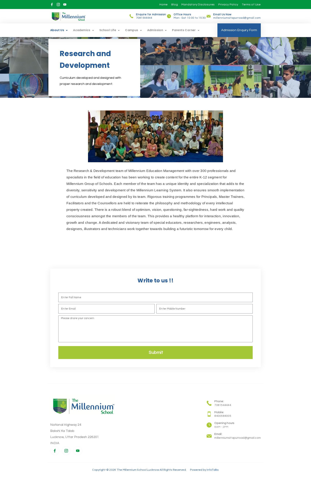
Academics (81, 30)
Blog (174, 4)
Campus (131, 30)
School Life (107, 30)
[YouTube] (64, 4)
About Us (57, 30)
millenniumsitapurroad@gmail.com (237, 18)
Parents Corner (184, 30)
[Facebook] (51, 4)
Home (163, 4)
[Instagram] (58, 4)
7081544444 (144, 18)
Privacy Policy (228, 4)
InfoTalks (213, 469)
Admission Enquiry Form (239, 30)
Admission (155, 30)
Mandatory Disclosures (198, 4)
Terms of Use (251, 4)
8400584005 (222, 415)
